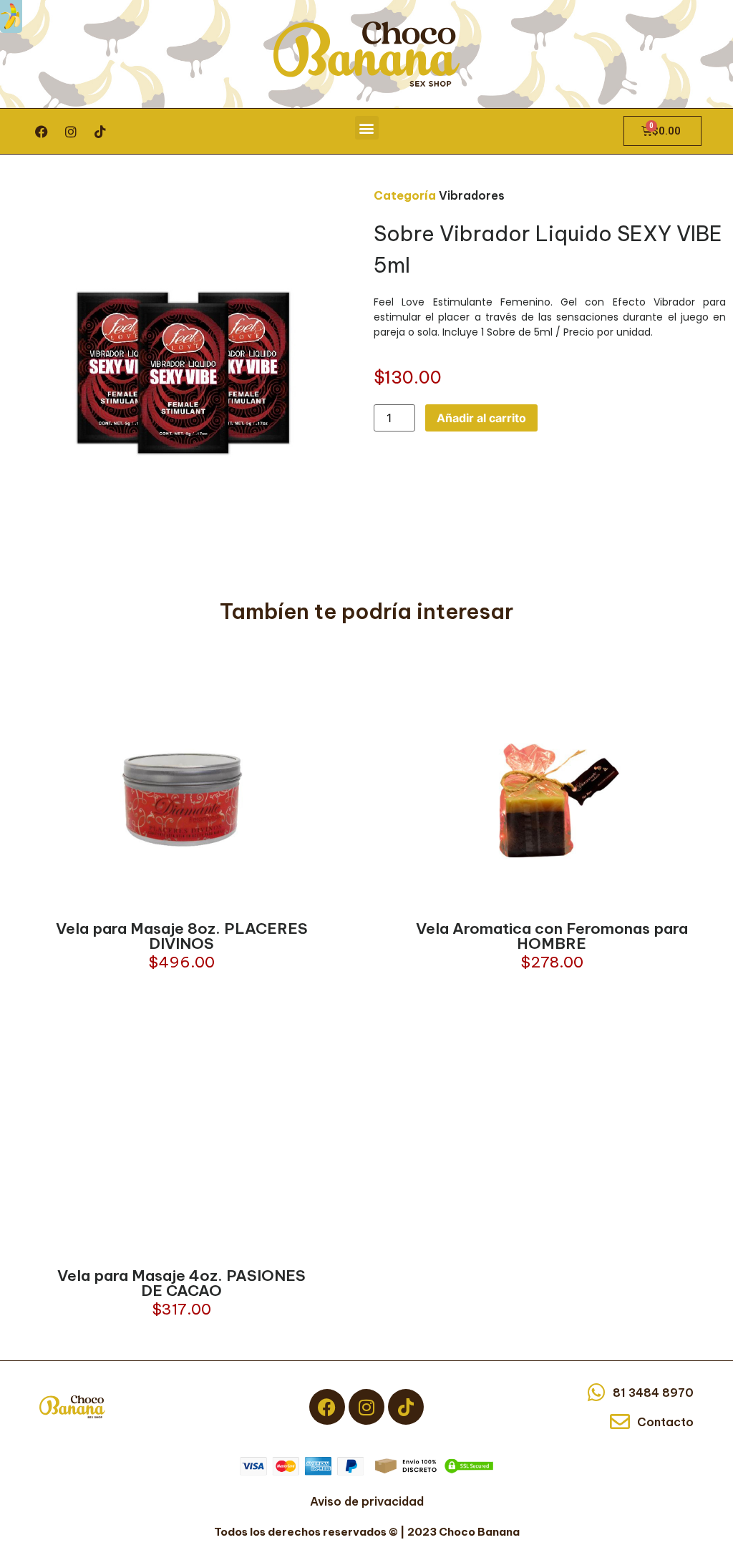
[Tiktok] (100, 132)
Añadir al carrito (481, 418)
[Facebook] (41, 132)
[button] (367, 128)
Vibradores (472, 195)
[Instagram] (71, 132)
